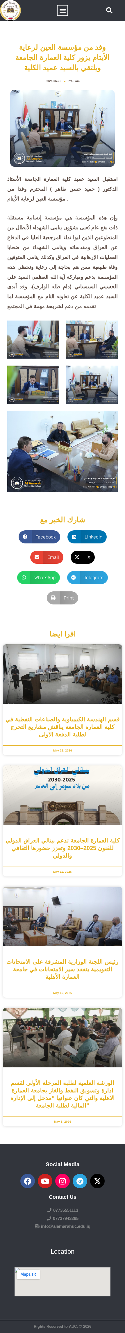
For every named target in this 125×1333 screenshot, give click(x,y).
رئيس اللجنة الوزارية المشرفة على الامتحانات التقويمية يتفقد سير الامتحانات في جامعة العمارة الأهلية (62, 969)
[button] (62, 10)
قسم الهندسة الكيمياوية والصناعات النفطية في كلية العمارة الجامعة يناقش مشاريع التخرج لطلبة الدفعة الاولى (63, 727)
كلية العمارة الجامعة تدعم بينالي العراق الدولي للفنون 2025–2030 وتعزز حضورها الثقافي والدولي (63, 848)
